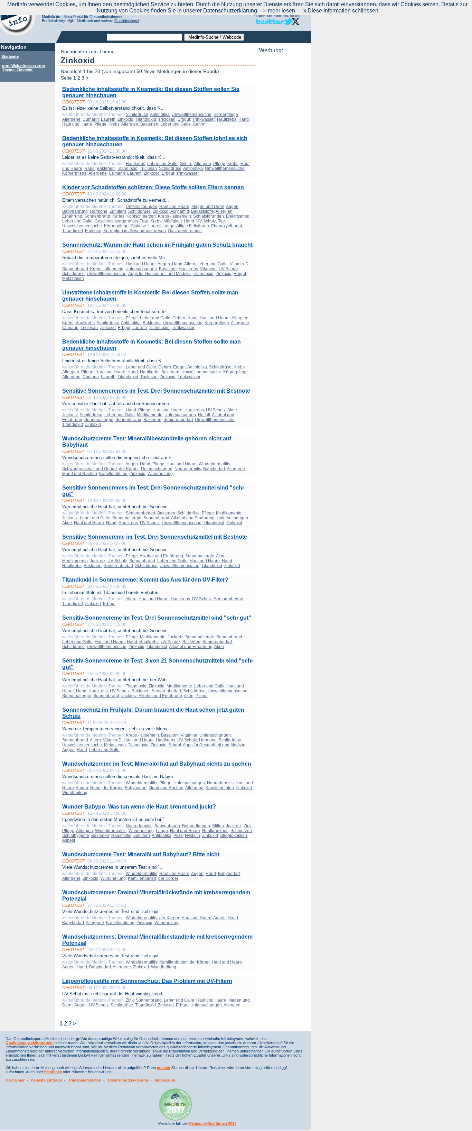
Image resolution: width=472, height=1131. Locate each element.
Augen (232, 206)
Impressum (165, 1080)
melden (163, 1068)
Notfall (204, 414)
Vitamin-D (239, 264)
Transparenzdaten (84, 1080)
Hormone (98, 211)
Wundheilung (160, 473)
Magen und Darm (207, 206)
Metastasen (73, 278)
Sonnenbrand (97, 216)
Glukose (138, 226)
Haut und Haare (77, 124)
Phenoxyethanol (226, 226)
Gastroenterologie (185, 230)
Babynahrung (75, 211)
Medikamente (149, 414)
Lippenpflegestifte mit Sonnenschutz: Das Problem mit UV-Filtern (147, 981)
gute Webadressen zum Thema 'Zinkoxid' (23, 68)
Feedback (53, 1072)
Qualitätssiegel (126, 21)
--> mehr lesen (277, 10)
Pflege (100, 124)
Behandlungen (196, 825)
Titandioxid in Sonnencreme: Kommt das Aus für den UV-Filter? (145, 580)
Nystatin (192, 835)
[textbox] (144, 37)
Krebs (114, 124)
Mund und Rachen (79, 473)
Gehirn (199, 124)
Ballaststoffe (202, 211)
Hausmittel (121, 835)
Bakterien (149, 124)
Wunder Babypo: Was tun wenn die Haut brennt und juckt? (139, 807)
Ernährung (72, 216)
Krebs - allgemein (174, 216)
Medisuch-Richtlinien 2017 (212, 1123)
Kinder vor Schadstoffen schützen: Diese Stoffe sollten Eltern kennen (153, 187)
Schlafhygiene (75, 835)
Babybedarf (214, 468)
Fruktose (93, 230)
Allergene (71, 119)
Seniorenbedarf (178, 419)
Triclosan (167, 119)
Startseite (10, 56)
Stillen (218, 825)
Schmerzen (241, 830)
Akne (232, 410)
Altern (189, 264)
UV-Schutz (206, 221)
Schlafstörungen (208, 216)
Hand (243, 119)
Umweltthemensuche (191, 114)
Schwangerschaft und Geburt (89, 468)
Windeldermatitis (214, 464)
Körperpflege (226, 114)
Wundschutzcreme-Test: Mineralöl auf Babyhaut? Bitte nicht (140, 854)
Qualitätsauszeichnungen (29, 1043)
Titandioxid (145, 119)
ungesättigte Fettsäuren (187, 226)
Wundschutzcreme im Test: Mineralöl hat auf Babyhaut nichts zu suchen (156, 764)
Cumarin (91, 119)
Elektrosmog (237, 216)
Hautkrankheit (215, 830)
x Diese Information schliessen (340, 10)
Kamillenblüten (113, 473)
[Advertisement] (283, 157)
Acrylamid (179, 211)
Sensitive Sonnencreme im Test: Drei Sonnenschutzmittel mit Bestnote (154, 537)
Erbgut (184, 119)
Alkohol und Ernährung (193, 518)
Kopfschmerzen (141, 216)
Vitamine (208, 268)
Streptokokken (233, 835)
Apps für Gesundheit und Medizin (159, 273)
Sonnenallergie (98, 419)
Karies (118, 216)
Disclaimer (15, 1080)
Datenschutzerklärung (128, 1080)
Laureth (108, 119)
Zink (248, 825)
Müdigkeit (172, 221)
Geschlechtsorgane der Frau (121, 221)
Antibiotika (160, 114)
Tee (221, 221)
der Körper (129, 468)
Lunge (162, 830)
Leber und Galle (175, 124)
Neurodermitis (187, 468)
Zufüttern (118, 211)
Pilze (178, 835)
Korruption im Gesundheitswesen (134, 230)
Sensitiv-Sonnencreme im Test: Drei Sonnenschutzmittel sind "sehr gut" (156, 618)
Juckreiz (70, 414)
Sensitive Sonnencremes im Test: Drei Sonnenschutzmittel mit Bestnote (156, 391)
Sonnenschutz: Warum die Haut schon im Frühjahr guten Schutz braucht (157, 245)
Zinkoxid (125, 119)
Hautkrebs (226, 119)
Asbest (68, 840)
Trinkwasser (203, 119)
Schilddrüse (137, 114)
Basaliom (168, 268)
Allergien (129, 124)
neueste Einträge (46, 1080)
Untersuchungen (141, 206)
